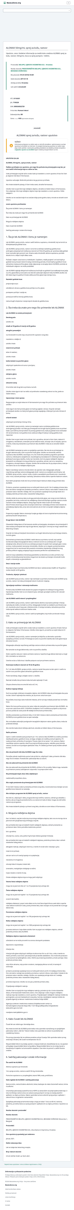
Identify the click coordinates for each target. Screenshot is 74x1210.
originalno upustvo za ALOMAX (24, 150)
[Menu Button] (37, 10)
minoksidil (37, 128)
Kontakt (7, 1205)
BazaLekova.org (14, 3)
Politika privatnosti (10, 1193)
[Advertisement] (37, 25)
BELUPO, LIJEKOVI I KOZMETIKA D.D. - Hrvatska (36, 65)
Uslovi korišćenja (10, 1197)
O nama (7, 1201)
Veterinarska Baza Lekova (12, 1189)
